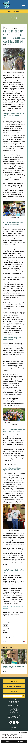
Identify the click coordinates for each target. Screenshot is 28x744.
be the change (16, 622)
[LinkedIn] (17, 722)
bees (5, 622)
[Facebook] (10, 722)
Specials (4, 630)
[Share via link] (13, 637)
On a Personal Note (7, 628)
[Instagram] (14, 722)
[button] (14, 686)
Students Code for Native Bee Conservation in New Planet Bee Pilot (13, 667)
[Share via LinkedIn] (10, 637)
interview (5, 625)
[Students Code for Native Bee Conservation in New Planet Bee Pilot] (14, 656)
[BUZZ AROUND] (23, 696)
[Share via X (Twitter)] (6, 637)
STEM (9, 622)
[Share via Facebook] (3, 637)
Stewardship (5, 632)
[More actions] (24, 27)
